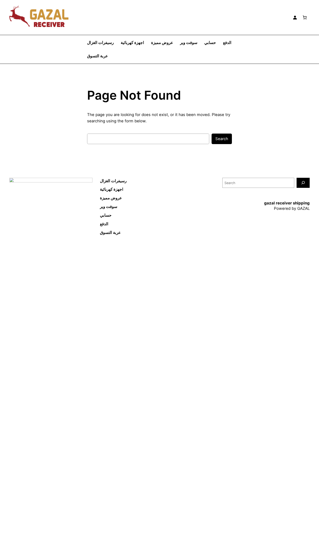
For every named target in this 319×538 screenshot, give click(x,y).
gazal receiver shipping (287, 203)
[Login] (295, 17)
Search (221, 138)
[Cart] (305, 17)
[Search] (303, 183)
